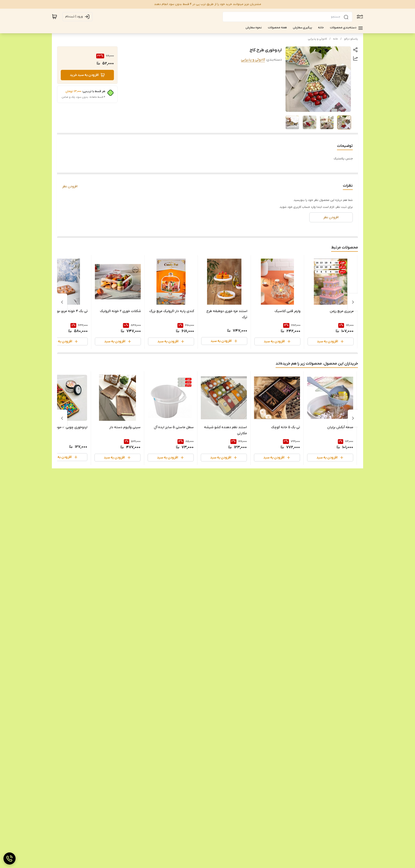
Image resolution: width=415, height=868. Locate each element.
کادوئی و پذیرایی (317, 39)
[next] (62, 302)
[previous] (353, 302)
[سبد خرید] (54, 16)
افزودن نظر (70, 186)
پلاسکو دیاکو (351, 39)
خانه (335, 39)
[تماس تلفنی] (9, 858)
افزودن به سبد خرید (84, 75)
